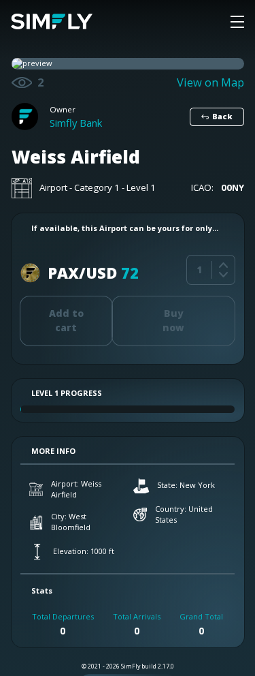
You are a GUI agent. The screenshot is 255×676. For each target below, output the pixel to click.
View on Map (210, 82)
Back (222, 116)
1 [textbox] (199, 269)
